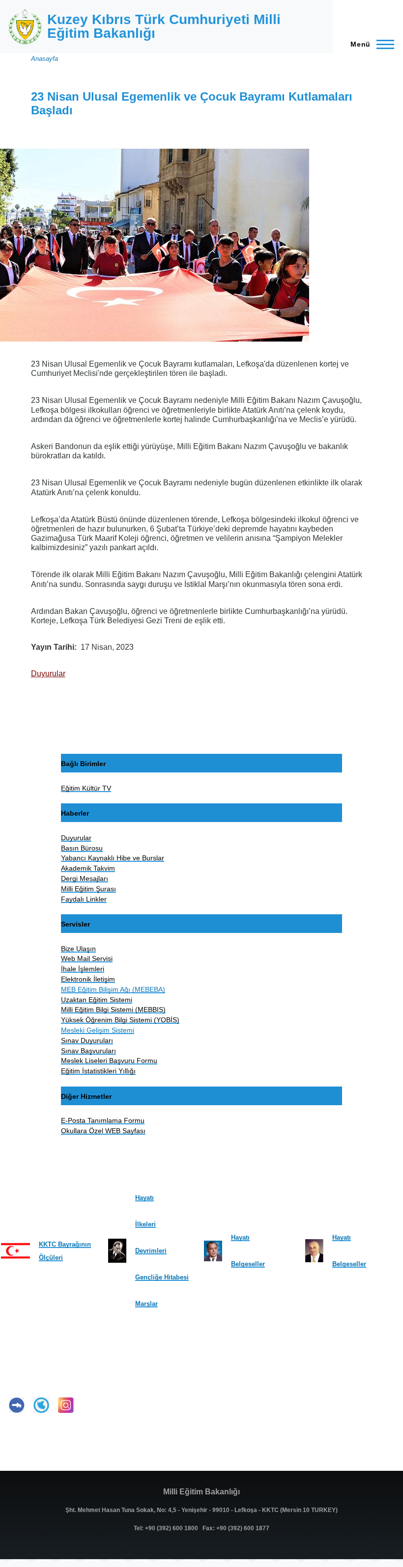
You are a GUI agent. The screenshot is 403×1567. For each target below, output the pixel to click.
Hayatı (144, 1197)
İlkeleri (145, 1224)
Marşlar (146, 1303)
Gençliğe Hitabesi (162, 1277)
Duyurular (48, 673)
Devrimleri (151, 1250)
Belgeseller (248, 1264)
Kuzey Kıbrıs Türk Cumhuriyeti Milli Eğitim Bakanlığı (164, 26)
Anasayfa (44, 58)
